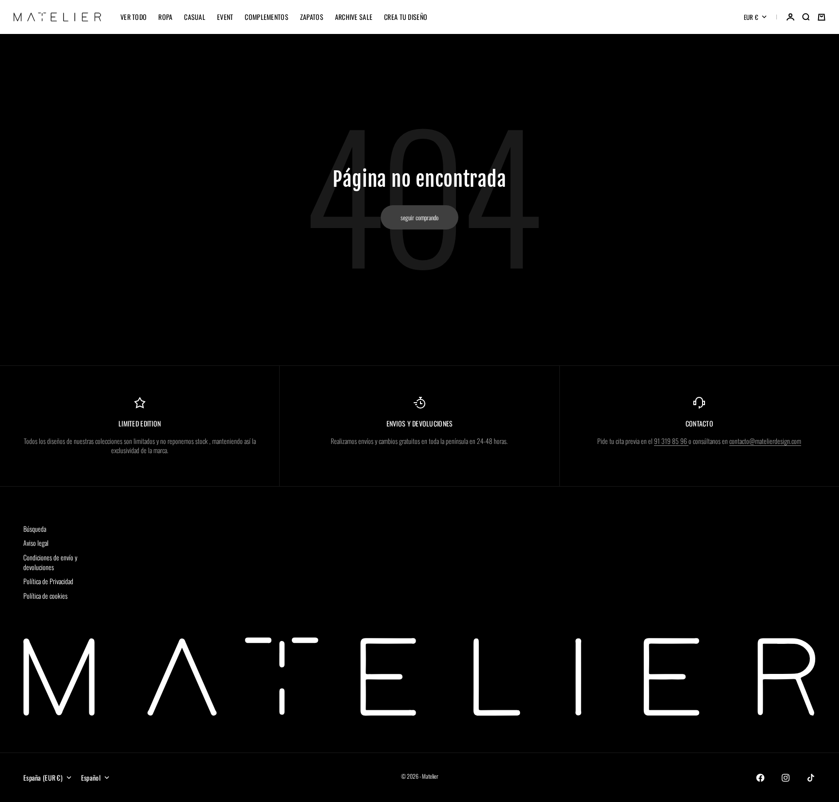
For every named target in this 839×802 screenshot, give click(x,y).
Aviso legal (36, 543)
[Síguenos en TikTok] (811, 778)
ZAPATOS (311, 17)
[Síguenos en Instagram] (785, 778)
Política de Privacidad (48, 581)
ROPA (165, 17)
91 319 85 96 (671, 441)
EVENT (225, 17)
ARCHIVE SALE (353, 17)
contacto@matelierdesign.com (765, 441)
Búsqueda (34, 529)
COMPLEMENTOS (266, 17)
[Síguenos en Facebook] (760, 778)
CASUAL (194, 17)
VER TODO (133, 17)
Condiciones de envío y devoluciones (50, 562)
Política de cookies (45, 595)
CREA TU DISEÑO (405, 17)
